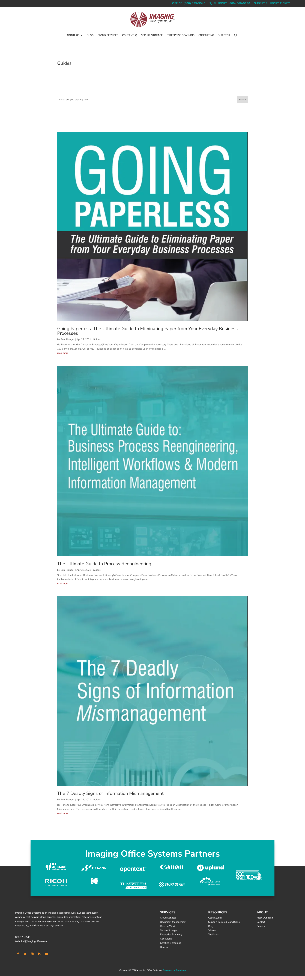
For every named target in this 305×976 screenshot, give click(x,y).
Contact (261, 922)
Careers (261, 926)
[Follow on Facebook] (18, 954)
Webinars (213, 934)
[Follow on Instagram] (32, 954)
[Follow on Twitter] (25, 954)
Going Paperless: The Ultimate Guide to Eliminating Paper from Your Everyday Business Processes (147, 331)
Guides (97, 339)
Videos (212, 930)
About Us (73, 35)
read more (62, 353)
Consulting (206, 35)
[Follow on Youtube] (46, 954)
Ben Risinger (67, 339)
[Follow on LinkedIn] (39, 954)
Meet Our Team (265, 917)
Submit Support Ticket (272, 3)
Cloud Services (107, 35)
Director (224, 35)
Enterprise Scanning (180, 35)
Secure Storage (152, 35)
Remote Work (167, 926)
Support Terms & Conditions (224, 922)
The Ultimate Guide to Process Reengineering (104, 564)
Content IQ (129, 35)
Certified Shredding (170, 943)
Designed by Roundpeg (174, 970)
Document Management (173, 922)
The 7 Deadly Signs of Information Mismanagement (110, 793)
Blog (90, 35)
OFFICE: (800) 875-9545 (188, 3)
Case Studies (215, 917)
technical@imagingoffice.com (31, 941)
